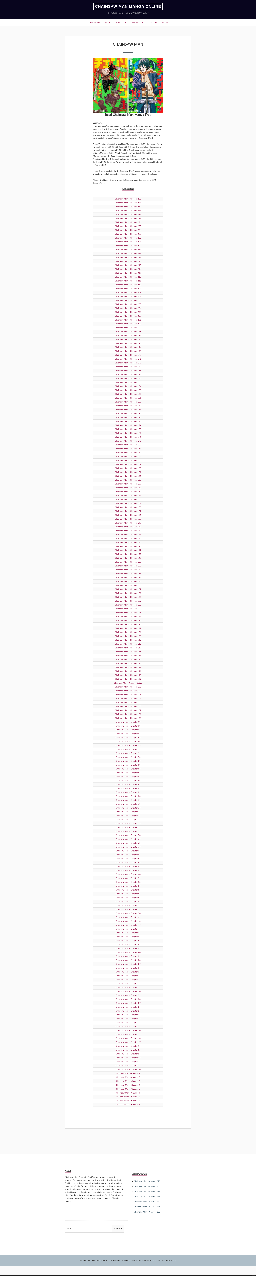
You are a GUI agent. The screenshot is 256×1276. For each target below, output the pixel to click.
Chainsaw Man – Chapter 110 (128, 675)
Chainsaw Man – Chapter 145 (128, 539)
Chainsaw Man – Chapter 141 (128, 554)
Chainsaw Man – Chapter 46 (128, 929)
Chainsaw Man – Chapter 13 (128, 1058)
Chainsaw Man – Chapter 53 (128, 902)
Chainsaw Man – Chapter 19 (128, 1034)
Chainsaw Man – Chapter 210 (128, 285)
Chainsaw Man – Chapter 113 (128, 663)
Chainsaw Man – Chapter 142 (128, 550)
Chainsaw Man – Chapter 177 (128, 414)
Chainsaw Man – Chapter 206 (128, 300)
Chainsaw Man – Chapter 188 (128, 371)
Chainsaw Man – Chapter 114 (128, 660)
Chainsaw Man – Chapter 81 (128, 792)
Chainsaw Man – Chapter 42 (128, 945)
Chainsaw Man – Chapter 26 (128, 1007)
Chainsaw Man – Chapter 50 (128, 913)
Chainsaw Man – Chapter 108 (128, 687)
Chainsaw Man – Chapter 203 (128, 312)
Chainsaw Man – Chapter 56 (128, 890)
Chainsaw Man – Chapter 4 (128, 1093)
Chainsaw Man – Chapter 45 (128, 933)
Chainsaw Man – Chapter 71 (128, 831)
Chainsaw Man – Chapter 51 (128, 909)
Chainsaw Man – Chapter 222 (128, 238)
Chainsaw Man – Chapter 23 (128, 1019)
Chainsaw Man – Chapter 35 (128, 972)
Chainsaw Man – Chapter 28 (128, 999)
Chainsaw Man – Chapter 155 (128, 500)
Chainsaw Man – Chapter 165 (128, 460)
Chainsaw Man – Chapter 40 (128, 952)
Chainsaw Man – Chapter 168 (128, 449)
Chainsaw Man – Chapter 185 (128, 382)
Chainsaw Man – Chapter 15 (128, 1050)
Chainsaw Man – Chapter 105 (128, 699)
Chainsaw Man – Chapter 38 (128, 960)
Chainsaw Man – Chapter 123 (128, 624)
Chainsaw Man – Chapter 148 (128, 527)
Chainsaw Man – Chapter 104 (128, 703)
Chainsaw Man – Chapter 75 (128, 816)
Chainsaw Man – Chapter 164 (128, 464)
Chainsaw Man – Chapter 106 (128, 695)
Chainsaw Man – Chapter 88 (128, 765)
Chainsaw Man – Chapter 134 (128, 581)
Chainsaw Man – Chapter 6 (128, 1085)
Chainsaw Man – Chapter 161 (128, 476)
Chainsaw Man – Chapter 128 (128, 605)
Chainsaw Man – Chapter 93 (128, 745)
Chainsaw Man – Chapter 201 (128, 320)
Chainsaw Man (94, 22)
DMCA (107, 22)
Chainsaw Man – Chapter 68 (128, 843)
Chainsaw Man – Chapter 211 (128, 281)
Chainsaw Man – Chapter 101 (128, 714)
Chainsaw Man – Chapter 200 (128, 324)
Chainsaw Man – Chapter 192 (128, 355)
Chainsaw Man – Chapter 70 (128, 835)
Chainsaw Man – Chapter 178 (128, 410)
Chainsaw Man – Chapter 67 (128, 847)
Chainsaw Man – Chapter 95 (128, 738)
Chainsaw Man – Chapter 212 (128, 277)
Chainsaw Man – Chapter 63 (128, 863)
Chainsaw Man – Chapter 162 (128, 472)
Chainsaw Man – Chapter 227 (128, 218)
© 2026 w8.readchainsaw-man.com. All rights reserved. (104, 1260)
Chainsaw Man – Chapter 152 (128, 511)
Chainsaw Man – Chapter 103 (128, 706)
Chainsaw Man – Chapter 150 (128, 519)
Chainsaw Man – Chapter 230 (128, 207)
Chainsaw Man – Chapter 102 (128, 710)
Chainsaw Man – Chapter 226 (128, 222)
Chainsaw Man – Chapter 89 (128, 761)
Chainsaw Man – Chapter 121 (128, 632)
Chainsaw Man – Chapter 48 (128, 921)
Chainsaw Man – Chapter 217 (128, 257)
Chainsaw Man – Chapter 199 (128, 328)
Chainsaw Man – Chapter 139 (128, 562)
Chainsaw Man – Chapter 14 (128, 1054)
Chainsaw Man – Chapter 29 (128, 995)
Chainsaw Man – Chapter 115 (128, 656)
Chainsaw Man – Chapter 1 (128, 1105)
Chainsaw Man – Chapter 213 (128, 273)
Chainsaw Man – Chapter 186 (128, 378)
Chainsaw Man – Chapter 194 (128, 347)
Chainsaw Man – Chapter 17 (128, 1042)
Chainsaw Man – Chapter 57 (128, 886)
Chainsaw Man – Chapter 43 (128, 941)
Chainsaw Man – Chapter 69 (128, 839)
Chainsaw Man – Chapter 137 (128, 570)
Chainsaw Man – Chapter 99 (128, 722)
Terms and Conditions (158, 22)
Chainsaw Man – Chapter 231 (128, 203)
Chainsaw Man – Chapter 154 (128, 503)
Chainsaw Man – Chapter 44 (128, 937)
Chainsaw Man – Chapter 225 (128, 226)
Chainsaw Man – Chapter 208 (128, 293)
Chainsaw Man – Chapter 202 (128, 316)
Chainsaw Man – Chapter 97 (128, 730)
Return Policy (138, 22)
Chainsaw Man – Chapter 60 (128, 874)
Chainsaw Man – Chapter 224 (128, 230)
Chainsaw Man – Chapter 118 (128, 644)
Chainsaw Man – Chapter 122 (128, 628)
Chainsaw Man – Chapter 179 (128, 406)
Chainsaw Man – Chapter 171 (128, 437)
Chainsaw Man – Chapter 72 (128, 827)
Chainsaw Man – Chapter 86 (128, 773)
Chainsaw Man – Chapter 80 (128, 796)
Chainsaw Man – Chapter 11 (128, 1066)
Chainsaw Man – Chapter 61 (128, 870)
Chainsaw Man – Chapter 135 (128, 578)
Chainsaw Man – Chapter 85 (128, 777)
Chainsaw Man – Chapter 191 (128, 359)
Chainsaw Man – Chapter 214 (128, 269)
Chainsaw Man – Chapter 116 (128, 652)
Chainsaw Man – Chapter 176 (128, 418)
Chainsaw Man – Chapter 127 (128, 609)
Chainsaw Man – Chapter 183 (128, 390)
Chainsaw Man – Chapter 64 (128, 859)
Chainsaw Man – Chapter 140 (128, 558)
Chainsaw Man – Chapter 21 (128, 1027)
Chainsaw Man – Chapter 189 (128, 367)
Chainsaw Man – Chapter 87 (128, 769)
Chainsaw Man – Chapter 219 (128, 250)
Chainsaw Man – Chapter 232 (128, 199)
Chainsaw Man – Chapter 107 (128, 691)
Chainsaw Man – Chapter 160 (128, 480)
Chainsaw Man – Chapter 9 (128, 1073)
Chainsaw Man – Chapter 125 (128, 617)
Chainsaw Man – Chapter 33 (128, 980)
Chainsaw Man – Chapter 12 (128, 1062)
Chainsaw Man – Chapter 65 (128, 855)
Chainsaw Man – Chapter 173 (128, 429)
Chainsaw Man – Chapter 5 (128, 1089)
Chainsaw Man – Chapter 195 (128, 343)
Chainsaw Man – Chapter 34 (128, 976)
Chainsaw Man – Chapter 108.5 (128, 683)
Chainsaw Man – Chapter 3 (128, 1097)
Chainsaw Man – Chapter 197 (128, 336)
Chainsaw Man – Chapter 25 (128, 1011)
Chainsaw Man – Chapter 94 (128, 742)
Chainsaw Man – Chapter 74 (128, 820)
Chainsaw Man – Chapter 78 (128, 804)
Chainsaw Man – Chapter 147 (128, 531)
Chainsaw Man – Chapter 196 (128, 339)
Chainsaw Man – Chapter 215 (128, 265)
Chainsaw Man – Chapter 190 (128, 363)
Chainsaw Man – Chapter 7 (128, 1081)
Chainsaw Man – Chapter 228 (128, 215)
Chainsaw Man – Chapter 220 (128, 246)
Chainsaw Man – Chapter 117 (128, 648)
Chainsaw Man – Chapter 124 (128, 621)
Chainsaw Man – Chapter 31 (128, 988)
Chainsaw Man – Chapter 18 (128, 1038)
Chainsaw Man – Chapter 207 (128, 297)
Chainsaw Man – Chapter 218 (128, 254)
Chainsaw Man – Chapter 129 (128, 601)
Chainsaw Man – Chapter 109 (128, 679)
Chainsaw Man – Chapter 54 (128, 898)
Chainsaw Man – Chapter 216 (128, 261)
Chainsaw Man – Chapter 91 (128, 753)
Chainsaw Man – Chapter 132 (128, 589)
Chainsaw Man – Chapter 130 (128, 597)
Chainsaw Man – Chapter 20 (128, 1030)
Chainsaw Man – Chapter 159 (128, 484)
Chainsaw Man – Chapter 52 (128, 906)
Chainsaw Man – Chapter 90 (128, 757)
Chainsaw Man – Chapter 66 (128, 851)
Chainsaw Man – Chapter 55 (128, 894)
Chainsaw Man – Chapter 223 (128, 234)
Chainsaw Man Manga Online (128, 6)
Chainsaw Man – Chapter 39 (128, 956)
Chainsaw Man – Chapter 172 (128, 433)
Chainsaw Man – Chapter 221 (128, 242)
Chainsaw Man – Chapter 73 (128, 824)
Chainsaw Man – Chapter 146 (128, 535)
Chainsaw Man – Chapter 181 (128, 398)
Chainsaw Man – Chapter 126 (128, 613)
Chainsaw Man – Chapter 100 (128, 718)
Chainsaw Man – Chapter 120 (128, 636)
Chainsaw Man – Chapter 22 (128, 1023)
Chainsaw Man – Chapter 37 (128, 964)
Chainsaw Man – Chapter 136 (128, 574)
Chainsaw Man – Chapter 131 (128, 593)
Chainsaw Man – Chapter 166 (128, 457)
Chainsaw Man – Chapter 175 (128, 421)
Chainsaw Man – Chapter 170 (128, 441)
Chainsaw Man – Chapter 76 (128, 812)
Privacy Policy (121, 22)
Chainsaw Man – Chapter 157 (128, 492)
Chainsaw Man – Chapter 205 (128, 304)
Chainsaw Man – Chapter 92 (128, 749)
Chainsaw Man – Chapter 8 (128, 1077)
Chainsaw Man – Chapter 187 (128, 375)
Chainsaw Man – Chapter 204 (128, 308)
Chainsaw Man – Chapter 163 (128, 468)
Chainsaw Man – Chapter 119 (128, 640)
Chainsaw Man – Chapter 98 (128, 726)
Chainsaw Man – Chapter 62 (128, 866)
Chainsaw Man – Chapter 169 (128, 445)
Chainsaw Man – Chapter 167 (128, 453)
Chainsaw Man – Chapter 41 (128, 948)
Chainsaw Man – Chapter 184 (128, 386)
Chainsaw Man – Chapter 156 (128, 496)
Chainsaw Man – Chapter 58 (128, 882)
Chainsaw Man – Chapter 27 (128, 1003)
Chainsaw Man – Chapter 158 (128, 488)
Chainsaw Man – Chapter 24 (128, 1015)
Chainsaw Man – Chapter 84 (128, 781)
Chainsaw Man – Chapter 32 (128, 984)
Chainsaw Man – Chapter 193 (128, 351)
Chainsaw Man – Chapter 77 (128, 808)
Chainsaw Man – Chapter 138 (128, 566)
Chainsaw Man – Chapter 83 (128, 784)
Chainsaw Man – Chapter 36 (128, 968)
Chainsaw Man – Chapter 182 (128, 394)
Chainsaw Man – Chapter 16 (128, 1046)
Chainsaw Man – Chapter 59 (128, 878)
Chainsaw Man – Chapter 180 (128, 402)
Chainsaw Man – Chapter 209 (128, 289)
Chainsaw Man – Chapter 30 (128, 991)
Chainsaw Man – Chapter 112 (128, 667)
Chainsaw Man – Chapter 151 (128, 515)
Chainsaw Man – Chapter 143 (128, 546)
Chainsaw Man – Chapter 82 (128, 788)
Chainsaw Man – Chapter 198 (128, 332)
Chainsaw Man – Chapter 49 (128, 917)
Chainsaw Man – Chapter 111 (128, 671)
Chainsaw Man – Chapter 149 (128, 523)
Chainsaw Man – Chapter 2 (128, 1101)
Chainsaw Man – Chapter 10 (128, 1069)
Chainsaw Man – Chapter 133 (128, 585)
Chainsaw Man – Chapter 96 (128, 734)
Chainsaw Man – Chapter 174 (128, 425)
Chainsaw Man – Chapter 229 (128, 211)
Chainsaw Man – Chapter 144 (128, 542)
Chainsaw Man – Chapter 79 (128, 800)
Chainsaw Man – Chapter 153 (128, 507)
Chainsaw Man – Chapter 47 (128, 925)
